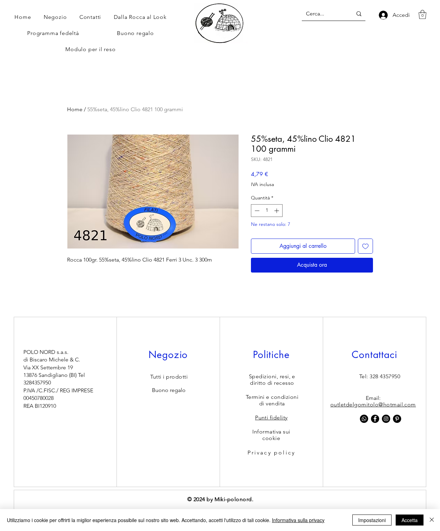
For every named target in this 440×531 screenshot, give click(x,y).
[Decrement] (256, 211)
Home (74, 109)
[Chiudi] (432, 520)
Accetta (410, 520)
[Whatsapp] (364, 419)
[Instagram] (386, 419)
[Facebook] (375, 419)
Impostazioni (372, 520)
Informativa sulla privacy (298, 520)
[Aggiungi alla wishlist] (365, 246)
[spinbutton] (267, 211)
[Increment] (277, 211)
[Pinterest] (397, 419)
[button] (422, 14)
